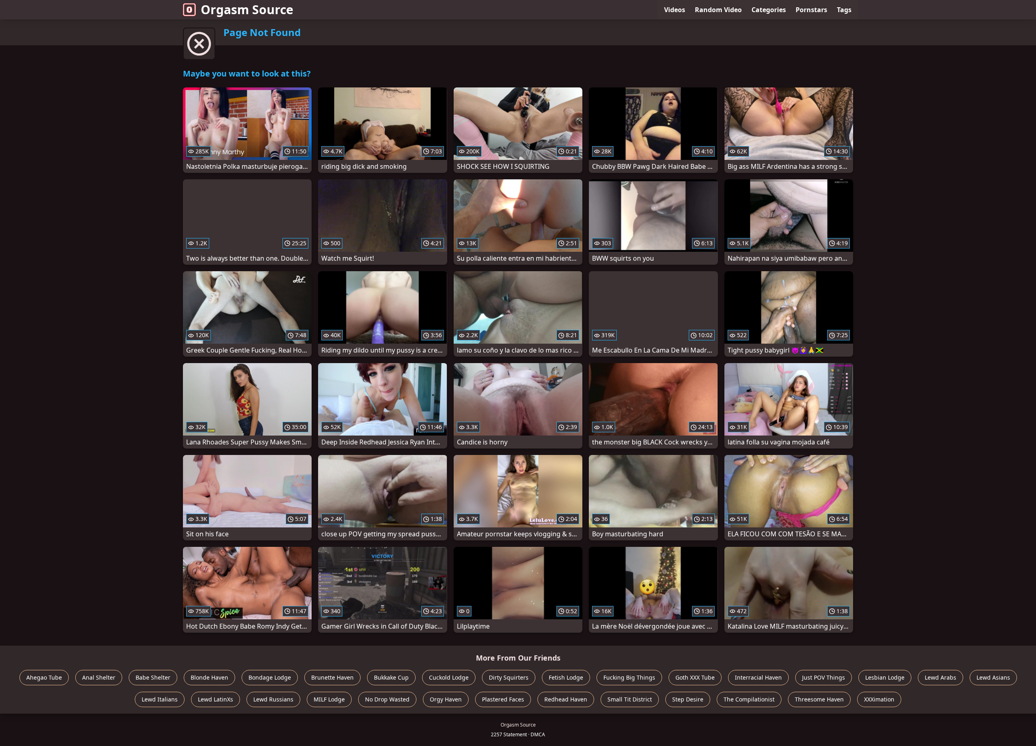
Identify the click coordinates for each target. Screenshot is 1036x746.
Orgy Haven (446, 699)
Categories (769, 9)
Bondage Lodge (269, 677)
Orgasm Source (247, 9)
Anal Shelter (98, 677)
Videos (674, 9)
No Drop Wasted (387, 699)
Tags (844, 9)
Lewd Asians (993, 677)
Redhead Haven (565, 699)
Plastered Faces (503, 699)
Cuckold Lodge (449, 677)
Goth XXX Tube (695, 677)
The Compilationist (749, 699)
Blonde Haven (209, 677)
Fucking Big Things (629, 677)
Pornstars (811, 9)
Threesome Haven (819, 699)
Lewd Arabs (940, 677)
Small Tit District (629, 699)
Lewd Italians (160, 699)
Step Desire (687, 699)
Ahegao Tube (44, 677)
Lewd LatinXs (215, 699)
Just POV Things (823, 677)
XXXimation (879, 699)
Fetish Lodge (566, 677)
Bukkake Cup (391, 677)
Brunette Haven (332, 677)
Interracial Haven (758, 677)
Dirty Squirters (509, 677)
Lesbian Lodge (884, 677)
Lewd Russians (273, 699)
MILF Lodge (329, 699)
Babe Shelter (153, 677)
